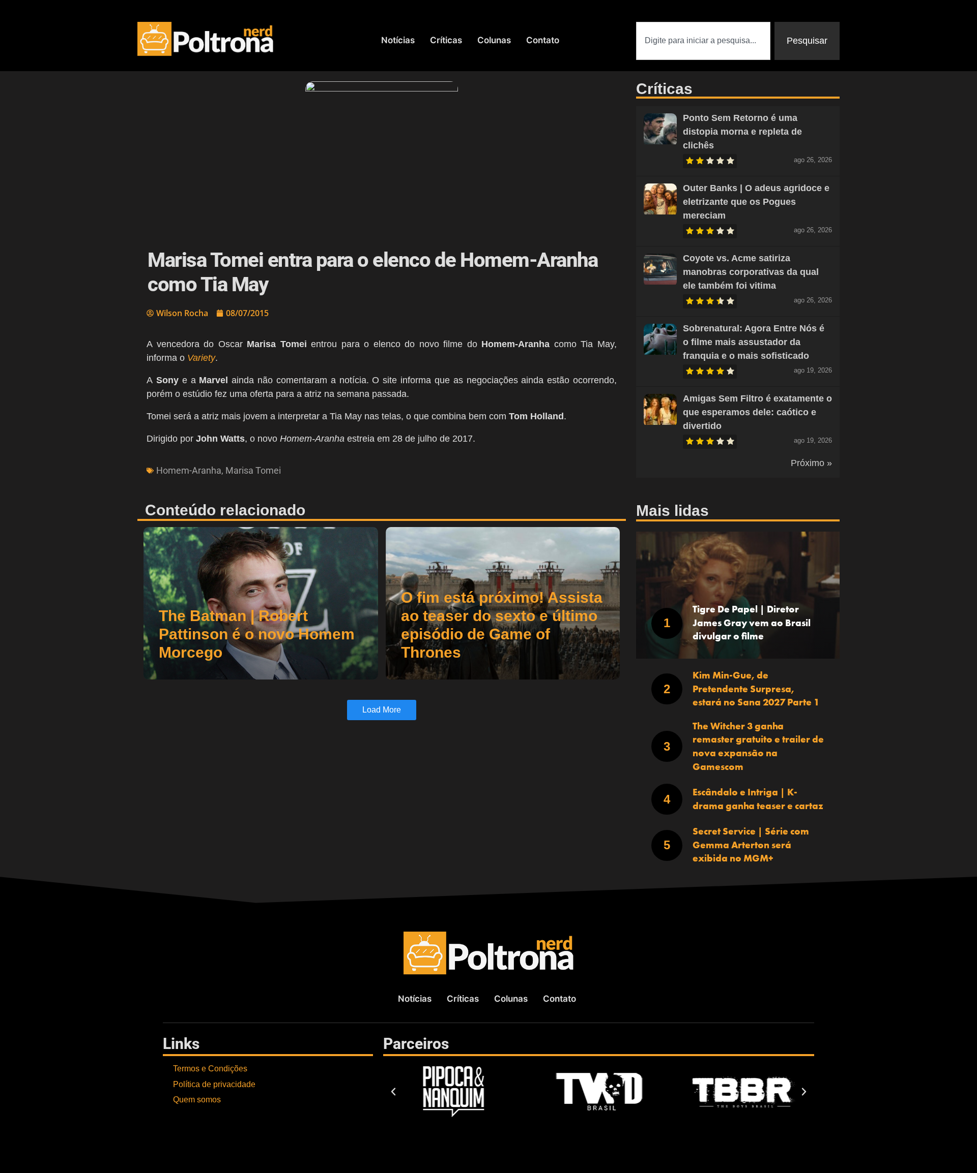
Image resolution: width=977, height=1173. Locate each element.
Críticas (446, 40)
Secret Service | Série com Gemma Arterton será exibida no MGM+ (751, 845)
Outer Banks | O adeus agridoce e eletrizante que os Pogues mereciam (756, 202)
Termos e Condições (210, 1068)
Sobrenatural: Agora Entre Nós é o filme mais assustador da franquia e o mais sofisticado (753, 342)
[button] (393, 1092)
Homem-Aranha (188, 470)
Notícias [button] (398, 40)
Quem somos (197, 1099)
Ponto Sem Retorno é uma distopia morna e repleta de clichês (742, 131)
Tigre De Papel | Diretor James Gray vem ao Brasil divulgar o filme (752, 622)
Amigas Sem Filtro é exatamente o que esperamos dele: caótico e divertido (757, 412)
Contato (542, 40)
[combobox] (703, 41)
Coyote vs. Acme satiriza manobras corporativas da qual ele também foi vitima (751, 272)
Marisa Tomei (253, 470)
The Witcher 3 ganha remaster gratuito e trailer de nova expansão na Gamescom (758, 746)
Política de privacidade (214, 1084)
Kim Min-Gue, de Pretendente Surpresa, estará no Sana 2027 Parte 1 (756, 688)
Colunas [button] (494, 40)
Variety (201, 358)
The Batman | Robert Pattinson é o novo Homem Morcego (257, 634)
